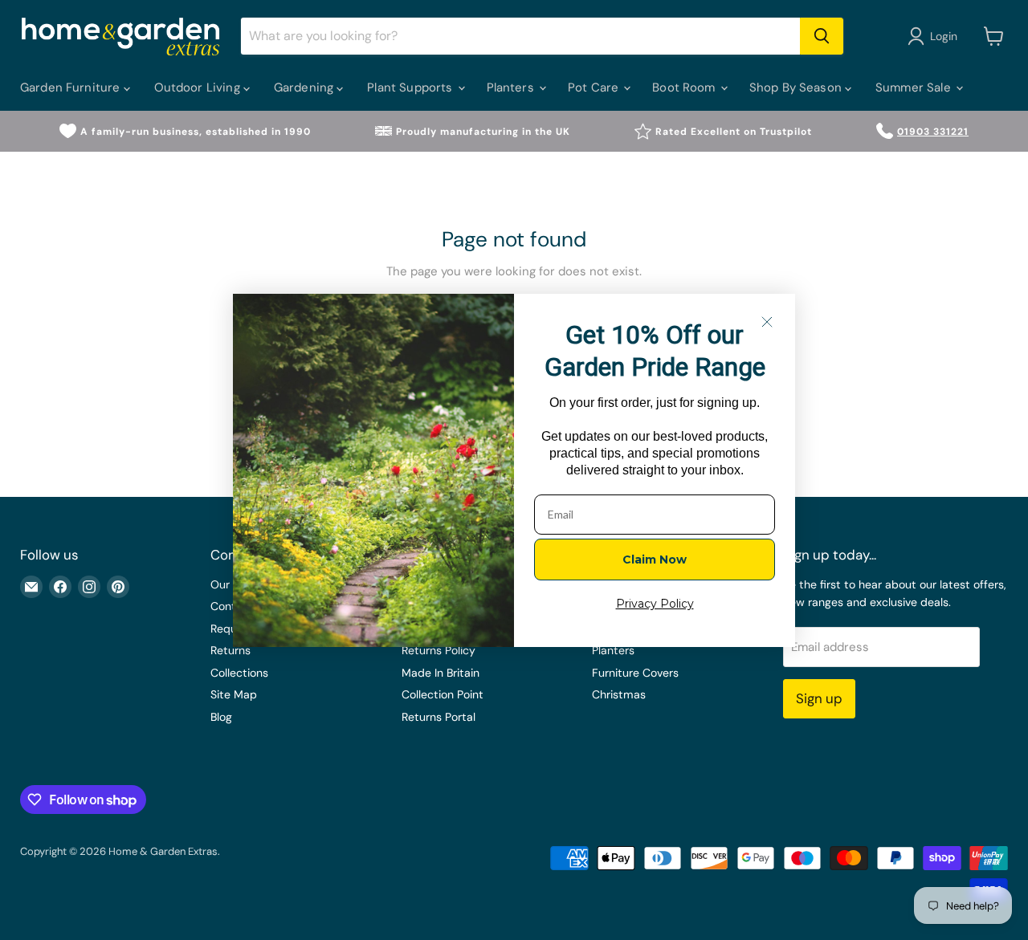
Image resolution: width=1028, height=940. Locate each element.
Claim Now (654, 559)
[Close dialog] (767, 322)
